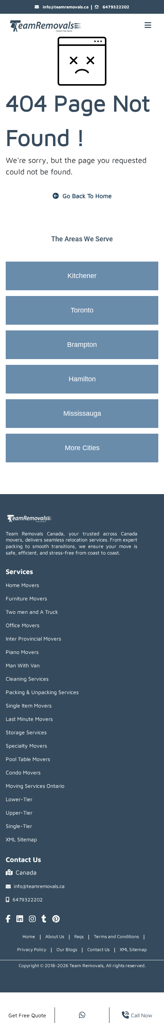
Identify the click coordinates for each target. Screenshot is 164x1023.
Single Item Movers (28, 705)
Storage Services (26, 732)
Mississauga (82, 413)
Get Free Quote (27, 1015)
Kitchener (82, 276)
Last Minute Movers (29, 719)
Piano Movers (22, 652)
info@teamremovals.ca (65, 6)
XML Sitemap (21, 839)
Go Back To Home (87, 195)
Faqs (79, 936)
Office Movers (22, 625)
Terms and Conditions (116, 936)
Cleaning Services (27, 678)
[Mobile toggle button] (148, 25)
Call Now (141, 1015)
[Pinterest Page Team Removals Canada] (55, 919)
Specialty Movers (26, 745)
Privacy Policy (31, 949)
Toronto (82, 310)
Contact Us (98, 949)
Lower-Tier (19, 799)
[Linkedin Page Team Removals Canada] (19, 919)
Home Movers (22, 585)
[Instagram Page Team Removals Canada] (32, 919)
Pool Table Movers (28, 759)
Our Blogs (66, 949)
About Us (54, 936)
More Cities (82, 448)
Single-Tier (19, 826)
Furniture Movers (26, 598)
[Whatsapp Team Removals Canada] (82, 1015)
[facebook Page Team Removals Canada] (8, 919)
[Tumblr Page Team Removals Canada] (44, 919)
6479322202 (116, 6)
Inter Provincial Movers (33, 638)
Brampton (82, 344)
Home (29, 936)
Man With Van (23, 665)
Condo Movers (23, 772)
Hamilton (82, 379)
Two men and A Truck (32, 611)
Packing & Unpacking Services (42, 692)
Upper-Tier (19, 812)
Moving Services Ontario (35, 785)
